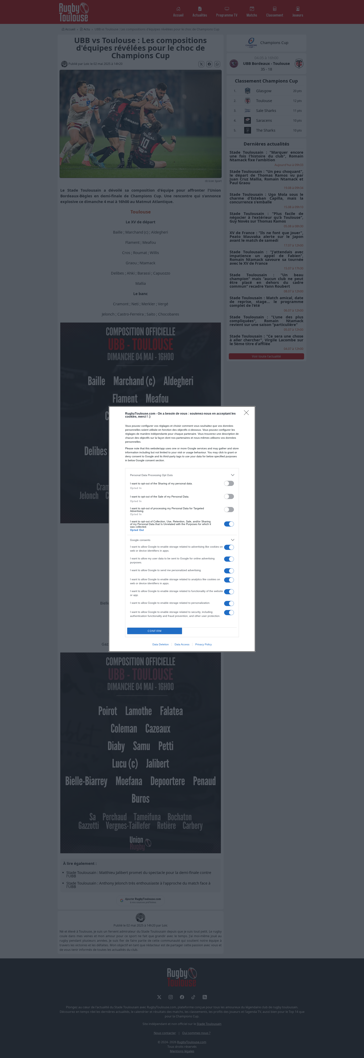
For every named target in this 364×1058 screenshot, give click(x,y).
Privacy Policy (203, 644)
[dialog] (182, 529)
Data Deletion (160, 644)
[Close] (247, 413)
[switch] (229, 483)
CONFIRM (155, 631)
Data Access (182, 644)
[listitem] (182, 475)
